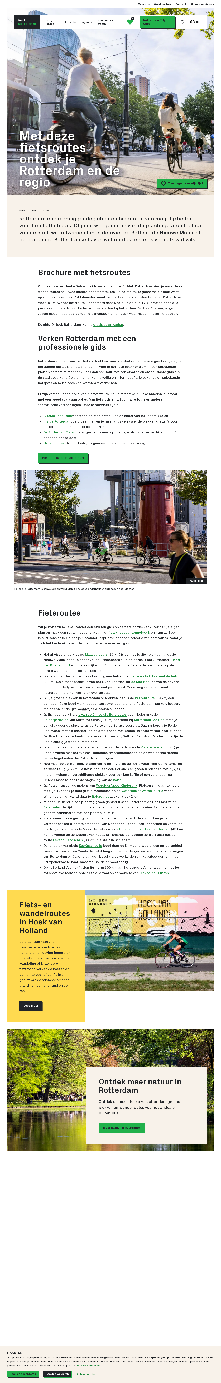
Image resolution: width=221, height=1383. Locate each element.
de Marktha (140, 682)
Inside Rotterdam (57, 421)
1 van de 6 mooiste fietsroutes (102, 714)
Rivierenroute (151, 747)
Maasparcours (96, 654)
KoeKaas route (90, 845)
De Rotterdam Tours (59, 432)
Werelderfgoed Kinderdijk (116, 785)
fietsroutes (100, 796)
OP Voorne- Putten (154, 873)
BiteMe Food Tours (58, 416)
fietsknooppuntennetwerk (129, 632)
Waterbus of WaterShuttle (142, 791)
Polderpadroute (56, 720)
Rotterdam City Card (154, 22)
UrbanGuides (54, 443)
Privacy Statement (88, 1365)
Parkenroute (145, 698)
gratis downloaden (108, 324)
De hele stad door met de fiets (154, 676)
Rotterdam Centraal (149, 720)
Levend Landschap (68, 840)
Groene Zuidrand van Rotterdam (144, 829)
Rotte (117, 780)
